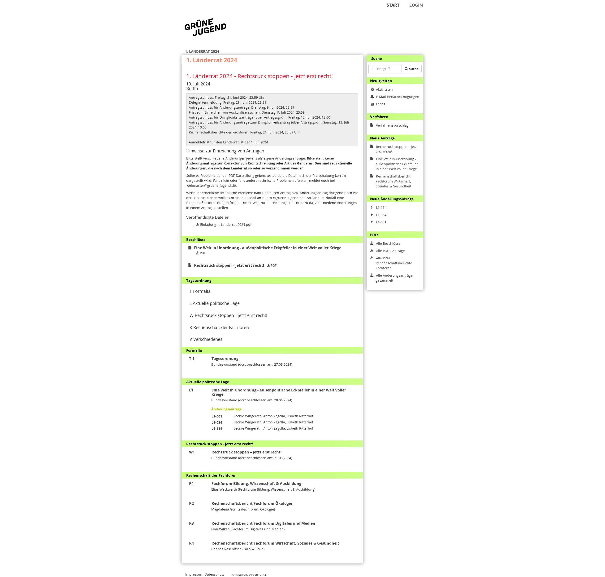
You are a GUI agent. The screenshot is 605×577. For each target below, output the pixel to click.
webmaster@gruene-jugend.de (211, 185)
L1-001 (217, 416)
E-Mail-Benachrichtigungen (397, 96)
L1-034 (217, 422)
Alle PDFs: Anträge (390, 251)
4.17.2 (262, 574)
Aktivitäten (384, 89)
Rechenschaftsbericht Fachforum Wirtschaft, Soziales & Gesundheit (393, 181)
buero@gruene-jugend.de (282, 197)
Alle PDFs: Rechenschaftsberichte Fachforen (394, 263)
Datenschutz (215, 574)
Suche (413, 69)
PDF (202, 253)
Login (416, 5)
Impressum (194, 574)
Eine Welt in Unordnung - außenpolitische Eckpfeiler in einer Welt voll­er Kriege (397, 164)
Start (393, 5)
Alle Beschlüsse (388, 243)
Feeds (380, 104)
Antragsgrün (239, 574)
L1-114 (217, 428)
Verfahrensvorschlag (392, 125)
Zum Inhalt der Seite (19, 11)
